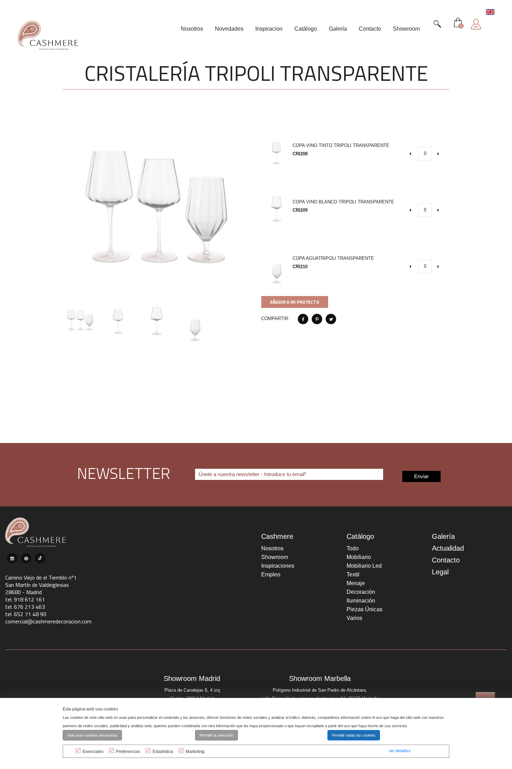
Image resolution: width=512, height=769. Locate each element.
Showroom (274, 557)
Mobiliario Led (364, 566)
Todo (353, 548)
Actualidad (448, 548)
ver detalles (400, 750)
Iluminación (361, 601)
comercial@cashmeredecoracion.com (48, 621)
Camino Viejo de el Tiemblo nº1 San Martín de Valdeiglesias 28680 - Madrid (41, 584)
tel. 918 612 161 (25, 599)
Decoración (361, 592)
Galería (443, 536)
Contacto (446, 560)
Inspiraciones (277, 566)
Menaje (356, 583)
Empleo (270, 574)
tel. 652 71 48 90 (25, 614)
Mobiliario (359, 557)
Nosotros (272, 548)
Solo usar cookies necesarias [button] (92, 735)
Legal (440, 572)
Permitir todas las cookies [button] (353, 735)
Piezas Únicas (364, 609)
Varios (354, 618)
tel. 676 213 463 (25, 607)
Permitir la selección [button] (216, 735)
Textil (353, 574)
